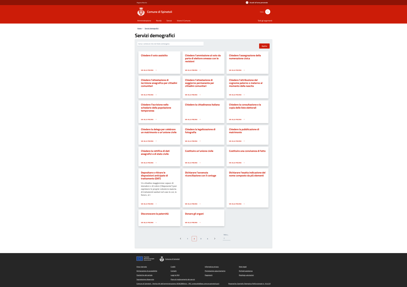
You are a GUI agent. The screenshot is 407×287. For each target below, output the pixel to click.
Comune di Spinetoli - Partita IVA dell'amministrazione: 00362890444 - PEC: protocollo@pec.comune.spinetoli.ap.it (178, 283)
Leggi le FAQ (175, 275)
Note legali (243, 266)
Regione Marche (142, 2)
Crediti (173, 266)
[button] (256, 2)
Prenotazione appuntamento (215, 271)
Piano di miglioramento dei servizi (183, 279)
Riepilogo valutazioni (246, 275)
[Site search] (267, 11)
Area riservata (142, 266)
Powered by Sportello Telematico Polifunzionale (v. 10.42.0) (249, 283)
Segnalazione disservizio (145, 279)
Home (139, 28)
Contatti (174, 271)
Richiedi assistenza (246, 271)
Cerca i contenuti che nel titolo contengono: (154, 44)
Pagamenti (209, 275)
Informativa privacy (212, 266)
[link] (149, 70)
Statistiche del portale (144, 275)
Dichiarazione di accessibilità (147, 271)
